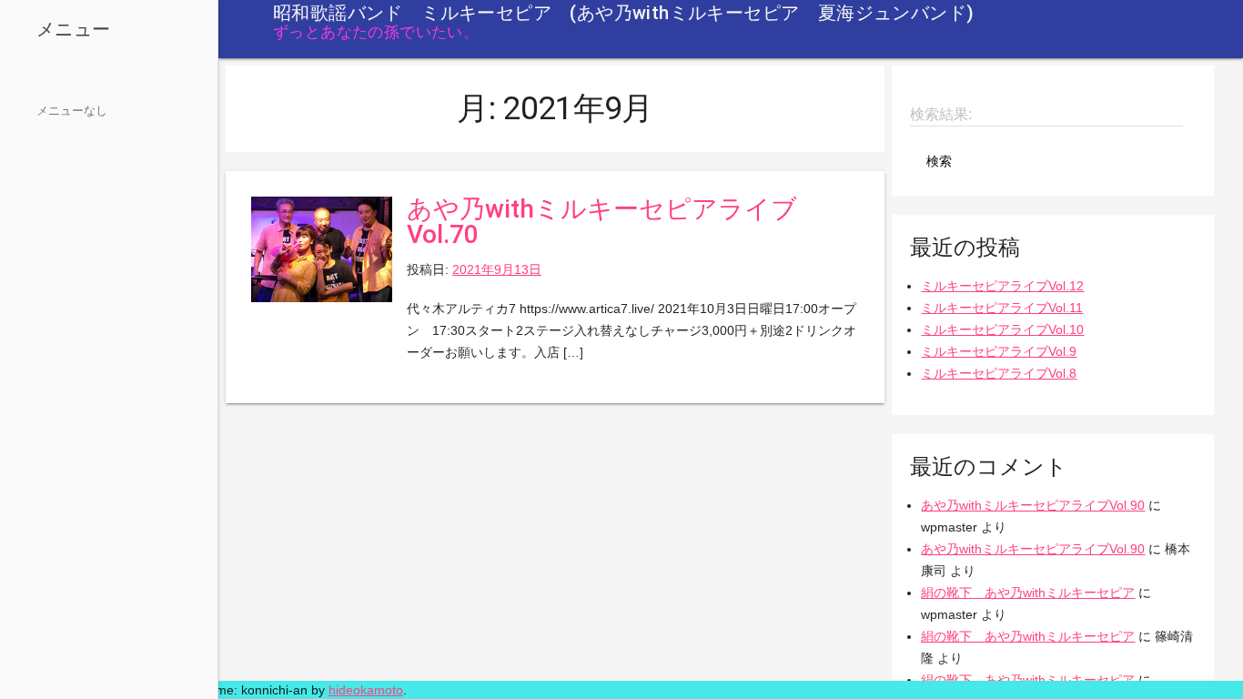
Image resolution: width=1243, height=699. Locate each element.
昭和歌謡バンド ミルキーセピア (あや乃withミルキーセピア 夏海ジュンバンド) (623, 13)
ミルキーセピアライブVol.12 (1002, 286)
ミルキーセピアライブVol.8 (998, 373)
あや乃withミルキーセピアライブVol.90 (1033, 505)
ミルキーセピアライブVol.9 (998, 351)
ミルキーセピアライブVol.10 (1002, 329)
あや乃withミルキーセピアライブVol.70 (602, 221)
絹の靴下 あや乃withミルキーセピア (1028, 592)
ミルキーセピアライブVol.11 (1002, 307)
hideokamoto (365, 690)
